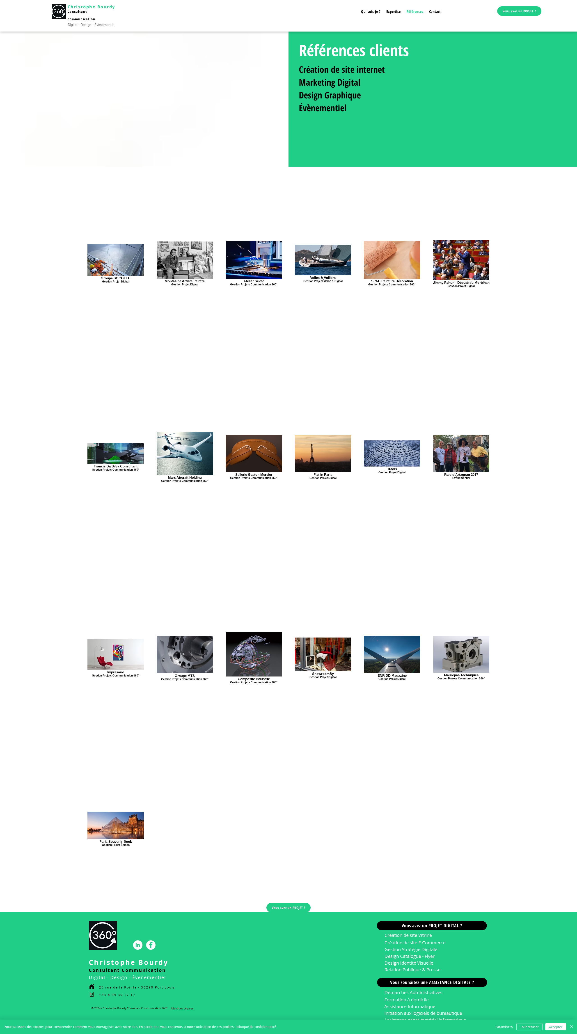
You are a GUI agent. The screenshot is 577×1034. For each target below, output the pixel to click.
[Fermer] (571, 1026)
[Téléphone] (92, 994)
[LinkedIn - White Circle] (137, 945)
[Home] (92, 987)
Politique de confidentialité (256, 1027)
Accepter (555, 1027)
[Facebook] (151, 945)
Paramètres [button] (504, 1027)
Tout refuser (529, 1027)
